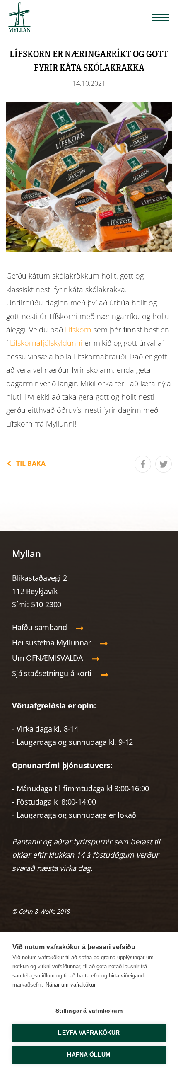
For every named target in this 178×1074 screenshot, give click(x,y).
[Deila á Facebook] (143, 464)
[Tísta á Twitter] (163, 464)
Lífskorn (78, 330)
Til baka (31, 463)
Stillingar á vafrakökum (89, 1011)
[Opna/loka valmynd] (160, 17)
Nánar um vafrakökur (71, 985)
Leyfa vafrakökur (89, 1033)
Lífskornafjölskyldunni (46, 343)
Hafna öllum (89, 1055)
